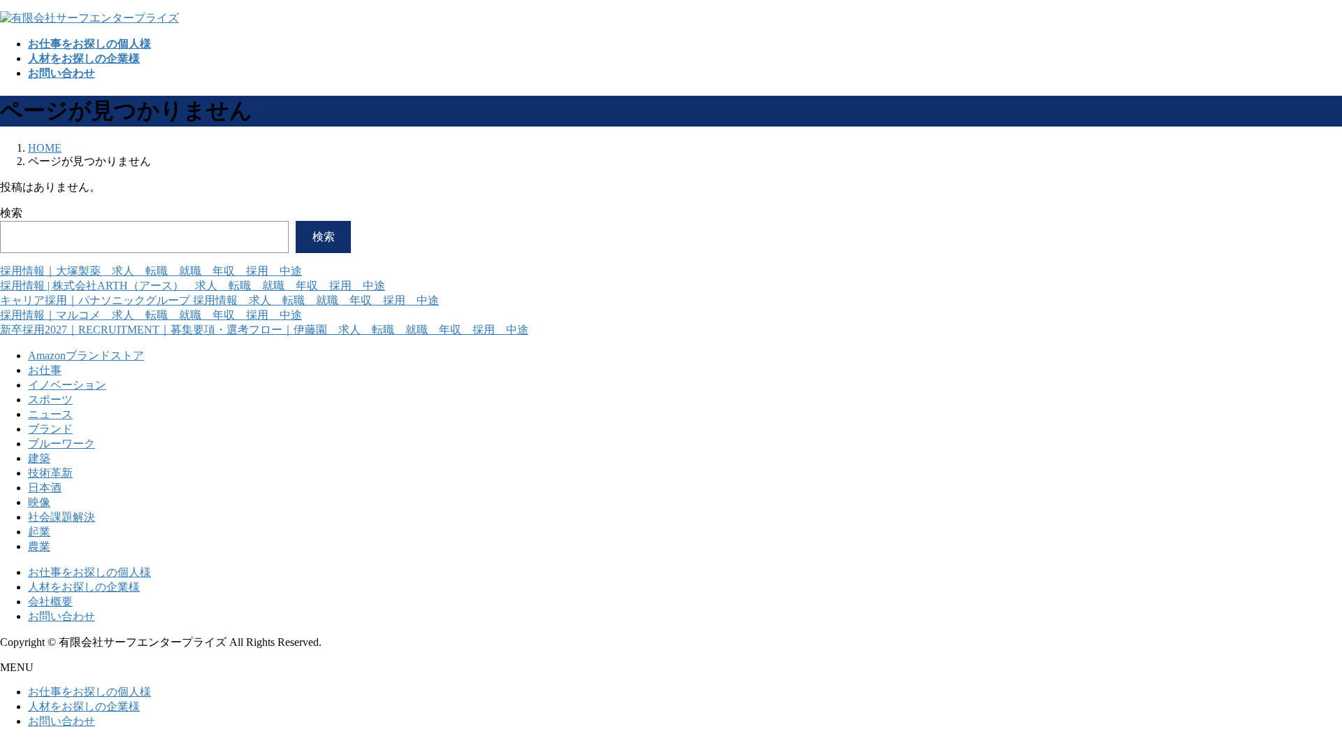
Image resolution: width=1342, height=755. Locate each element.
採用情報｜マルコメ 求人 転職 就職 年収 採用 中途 (151, 315)
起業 (39, 532)
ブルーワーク (61, 444)
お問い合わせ (61, 616)
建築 (39, 458)
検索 (11, 213)
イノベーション (67, 385)
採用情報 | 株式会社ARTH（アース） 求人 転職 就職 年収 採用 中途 (192, 286)
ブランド (50, 429)
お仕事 (45, 370)
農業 (39, 546)
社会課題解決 (61, 517)
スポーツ (50, 399)
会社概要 (50, 601)
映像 (39, 502)
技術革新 (50, 473)
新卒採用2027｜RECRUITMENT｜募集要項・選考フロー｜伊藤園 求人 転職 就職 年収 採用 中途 (264, 330)
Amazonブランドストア (86, 355)
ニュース (50, 414)
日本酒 (45, 488)
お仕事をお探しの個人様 (89, 572)
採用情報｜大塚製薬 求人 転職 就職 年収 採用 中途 (151, 271)
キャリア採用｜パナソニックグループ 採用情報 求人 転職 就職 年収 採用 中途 (219, 300)
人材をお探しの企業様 (84, 587)
